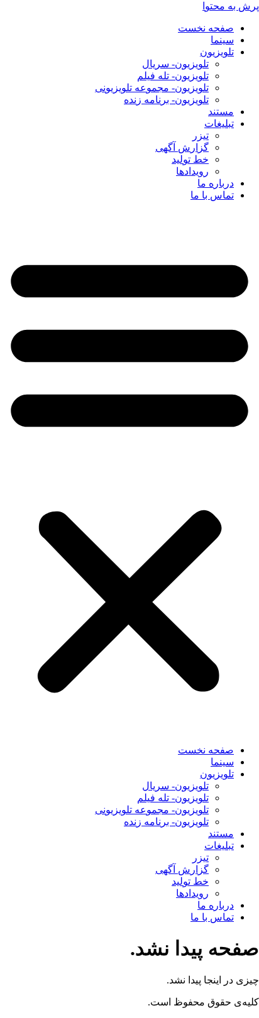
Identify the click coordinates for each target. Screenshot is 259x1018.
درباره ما (215, 183)
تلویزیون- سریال (175, 63)
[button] (129, 472)
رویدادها (192, 171)
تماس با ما (212, 195)
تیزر (200, 135)
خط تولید (190, 159)
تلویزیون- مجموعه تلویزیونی (152, 87)
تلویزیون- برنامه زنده (166, 99)
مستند (221, 111)
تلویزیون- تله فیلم (173, 75)
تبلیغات (219, 123)
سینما (222, 40)
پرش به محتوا (230, 6)
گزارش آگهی (182, 147)
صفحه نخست (206, 28)
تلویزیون (217, 52)
